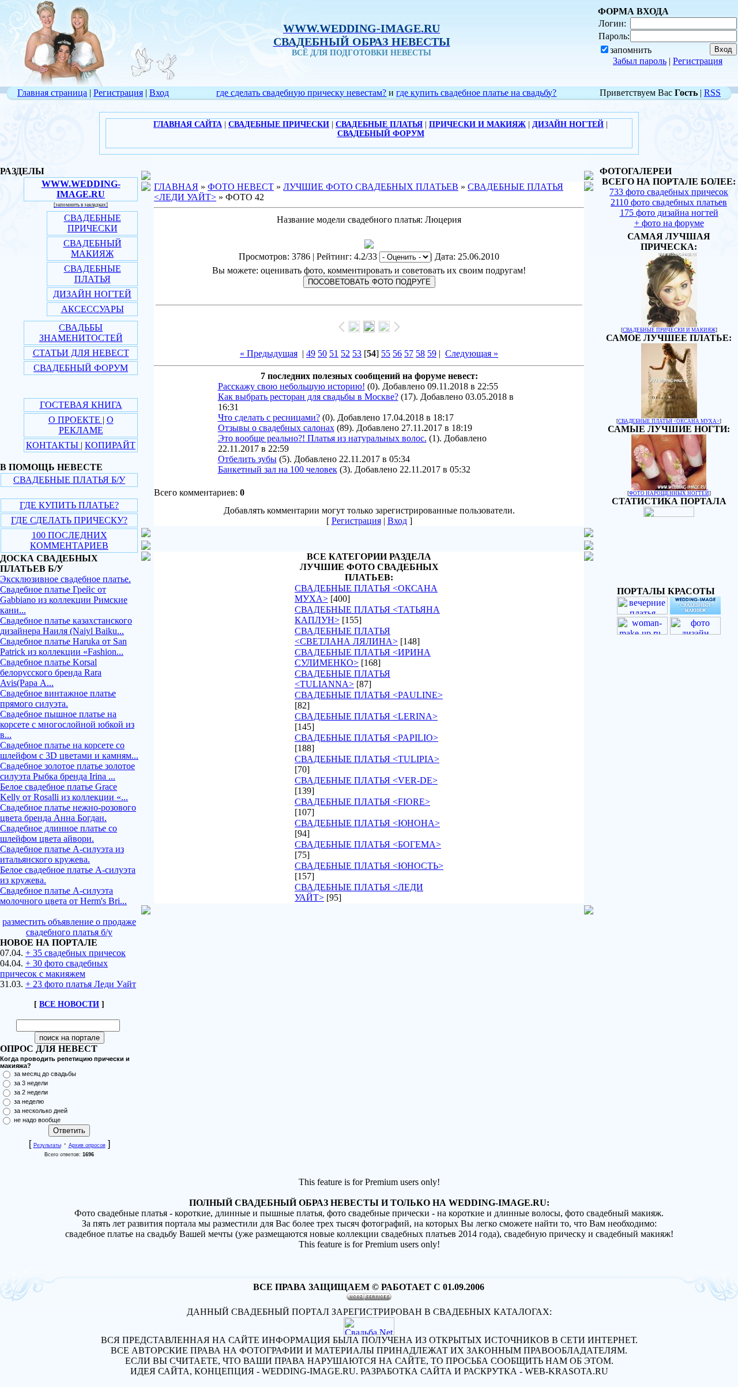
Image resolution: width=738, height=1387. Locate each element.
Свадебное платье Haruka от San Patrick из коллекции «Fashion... (63, 646)
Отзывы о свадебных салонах (276, 428)
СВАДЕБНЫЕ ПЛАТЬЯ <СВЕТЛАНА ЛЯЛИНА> (346, 636)
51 (333, 353)
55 (385, 353)
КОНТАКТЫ (53, 445)
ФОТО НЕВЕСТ (241, 187)
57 (408, 353)
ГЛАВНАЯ (176, 187)
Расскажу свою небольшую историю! (291, 386)
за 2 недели (31, 1092)
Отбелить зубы (247, 459)
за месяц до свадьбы (45, 1073)
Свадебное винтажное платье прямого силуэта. (58, 698)
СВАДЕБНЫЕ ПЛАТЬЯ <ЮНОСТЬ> (369, 866)
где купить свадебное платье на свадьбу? (476, 93)
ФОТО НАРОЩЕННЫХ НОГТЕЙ (669, 493)
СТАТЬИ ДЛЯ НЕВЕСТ (81, 353)
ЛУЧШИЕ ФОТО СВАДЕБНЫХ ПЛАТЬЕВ (370, 187)
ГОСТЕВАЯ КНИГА (81, 405)
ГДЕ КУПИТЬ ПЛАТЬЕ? (69, 505)
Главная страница (52, 93)
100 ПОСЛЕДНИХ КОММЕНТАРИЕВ (69, 540)
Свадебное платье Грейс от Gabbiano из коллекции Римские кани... (63, 599)
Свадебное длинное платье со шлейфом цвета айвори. (58, 833)
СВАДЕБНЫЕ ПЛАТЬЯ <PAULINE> (369, 695)
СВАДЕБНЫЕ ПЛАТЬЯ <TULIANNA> (342, 679)
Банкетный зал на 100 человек (277, 469)
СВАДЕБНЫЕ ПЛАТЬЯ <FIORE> (362, 802)
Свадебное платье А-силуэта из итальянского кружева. (62, 854)
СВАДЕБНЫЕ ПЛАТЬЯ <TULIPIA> (367, 759)
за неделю (29, 1101)
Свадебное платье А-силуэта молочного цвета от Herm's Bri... (63, 896)
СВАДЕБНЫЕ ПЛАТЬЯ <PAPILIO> (366, 738)
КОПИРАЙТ (110, 445)
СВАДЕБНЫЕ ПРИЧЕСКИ (92, 223)
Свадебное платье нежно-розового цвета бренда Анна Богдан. (68, 813)
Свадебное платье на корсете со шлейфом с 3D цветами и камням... (69, 750)
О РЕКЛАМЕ (86, 425)
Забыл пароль (640, 61)
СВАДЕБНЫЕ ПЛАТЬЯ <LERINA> (366, 716)
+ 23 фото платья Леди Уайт (80, 984)
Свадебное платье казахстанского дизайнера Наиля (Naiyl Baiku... (66, 626)
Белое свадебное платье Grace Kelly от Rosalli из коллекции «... (64, 792)
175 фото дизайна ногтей (669, 213)
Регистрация (697, 61)
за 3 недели (31, 1082)
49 (310, 353)
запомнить (631, 50)
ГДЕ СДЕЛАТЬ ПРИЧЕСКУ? (69, 520)
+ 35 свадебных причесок (75, 953)
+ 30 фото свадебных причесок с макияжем (54, 968)
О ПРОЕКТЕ (75, 420)
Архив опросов (87, 1145)
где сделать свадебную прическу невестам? (301, 93)
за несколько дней (40, 1110)
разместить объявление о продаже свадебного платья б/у (69, 927)
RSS (712, 93)
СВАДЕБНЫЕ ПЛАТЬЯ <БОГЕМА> (368, 844)
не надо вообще (37, 1119)
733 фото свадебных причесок (668, 192)
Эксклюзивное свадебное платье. (65, 579)
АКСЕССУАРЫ (92, 309)
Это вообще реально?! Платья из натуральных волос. (322, 438)
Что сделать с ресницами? (269, 417)
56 (397, 353)
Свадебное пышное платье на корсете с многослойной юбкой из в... (67, 724)
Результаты (47, 1145)
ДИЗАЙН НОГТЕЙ (92, 294)
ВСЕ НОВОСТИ (69, 1004)
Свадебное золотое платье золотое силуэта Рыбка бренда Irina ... (67, 771)
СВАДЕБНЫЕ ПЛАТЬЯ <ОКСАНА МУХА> (669, 421)
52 (345, 353)
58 (420, 353)
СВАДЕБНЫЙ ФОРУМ (80, 368)
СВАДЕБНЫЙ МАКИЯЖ (92, 248)
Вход (159, 93)
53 (357, 353)
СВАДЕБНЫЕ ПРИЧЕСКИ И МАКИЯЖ (669, 330)
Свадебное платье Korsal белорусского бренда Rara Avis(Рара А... (50, 672)
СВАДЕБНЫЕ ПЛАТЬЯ (92, 274)
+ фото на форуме (669, 223)
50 (322, 353)
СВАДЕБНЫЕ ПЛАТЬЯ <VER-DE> (366, 780)
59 (431, 353)
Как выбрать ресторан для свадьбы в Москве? (308, 397)
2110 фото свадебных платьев (669, 202)
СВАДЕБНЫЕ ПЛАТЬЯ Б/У (69, 480)
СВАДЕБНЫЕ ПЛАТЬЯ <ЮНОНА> (367, 823)
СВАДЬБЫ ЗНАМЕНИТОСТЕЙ (81, 333)
